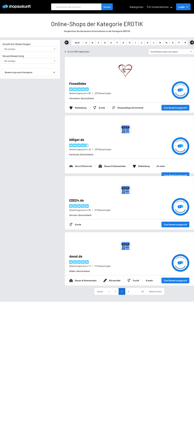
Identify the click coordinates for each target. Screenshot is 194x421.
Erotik (102, 107)
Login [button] (181, 6)
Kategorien (136, 7)
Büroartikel (114, 280)
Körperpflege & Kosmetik (130, 107)
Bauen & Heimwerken (115, 166)
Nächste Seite (155, 291)
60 (142, 291)
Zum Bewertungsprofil (175, 107)
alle (77, 42)
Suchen (107, 7)
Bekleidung (80, 107)
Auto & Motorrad (83, 166)
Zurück (100, 291)
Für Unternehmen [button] (158, 7)
